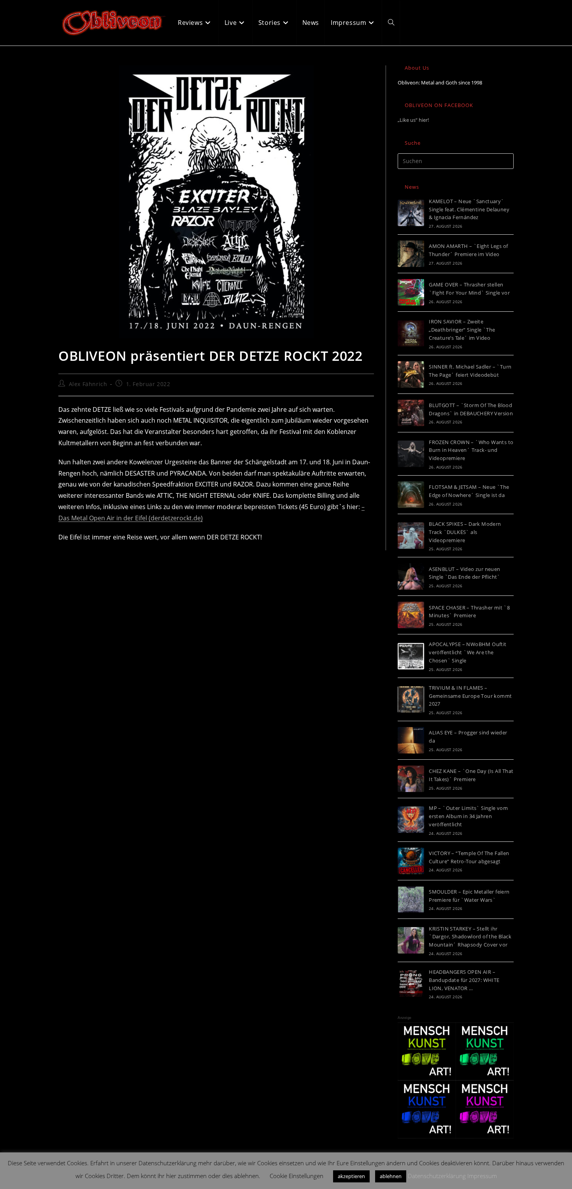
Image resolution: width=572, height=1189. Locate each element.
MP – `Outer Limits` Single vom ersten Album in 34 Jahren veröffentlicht (468, 816)
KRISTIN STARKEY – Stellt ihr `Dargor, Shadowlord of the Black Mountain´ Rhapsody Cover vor (470, 936)
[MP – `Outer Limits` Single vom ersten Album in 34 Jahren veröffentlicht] (411, 819)
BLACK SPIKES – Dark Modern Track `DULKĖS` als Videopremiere (465, 532)
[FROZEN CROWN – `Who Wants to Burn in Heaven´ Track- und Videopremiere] (411, 454)
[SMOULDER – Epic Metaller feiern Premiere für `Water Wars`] (411, 899)
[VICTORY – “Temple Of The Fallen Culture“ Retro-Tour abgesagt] (411, 861)
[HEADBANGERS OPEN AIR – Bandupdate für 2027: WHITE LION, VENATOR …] (411, 983)
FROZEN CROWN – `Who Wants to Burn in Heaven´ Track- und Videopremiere (471, 450)
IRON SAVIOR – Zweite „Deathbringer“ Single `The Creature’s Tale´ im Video (462, 329)
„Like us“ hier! (413, 119)
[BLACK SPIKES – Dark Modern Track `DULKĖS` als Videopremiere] (411, 535)
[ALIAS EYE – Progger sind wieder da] (411, 740)
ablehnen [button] (391, 1176)
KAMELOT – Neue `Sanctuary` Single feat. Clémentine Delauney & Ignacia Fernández (469, 209)
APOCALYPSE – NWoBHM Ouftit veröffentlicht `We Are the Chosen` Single (467, 652)
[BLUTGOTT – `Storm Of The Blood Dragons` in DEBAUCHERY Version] (411, 413)
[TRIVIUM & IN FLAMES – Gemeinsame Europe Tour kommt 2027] (411, 699)
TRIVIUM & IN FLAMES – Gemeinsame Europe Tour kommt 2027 (470, 696)
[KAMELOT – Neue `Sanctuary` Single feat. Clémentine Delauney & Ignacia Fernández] (411, 213)
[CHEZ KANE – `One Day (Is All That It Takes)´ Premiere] (411, 779)
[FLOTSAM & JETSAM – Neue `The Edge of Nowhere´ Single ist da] (411, 494)
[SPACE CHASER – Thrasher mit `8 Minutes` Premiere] (411, 615)
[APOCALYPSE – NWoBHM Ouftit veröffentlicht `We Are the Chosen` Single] (411, 656)
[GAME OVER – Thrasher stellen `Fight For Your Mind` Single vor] (411, 292)
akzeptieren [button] (351, 1176)
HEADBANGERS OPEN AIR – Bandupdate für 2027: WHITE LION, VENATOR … (464, 980)
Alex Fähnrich (88, 384)
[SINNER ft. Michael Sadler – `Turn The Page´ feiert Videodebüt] (411, 374)
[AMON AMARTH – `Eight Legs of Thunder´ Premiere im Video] (411, 254)
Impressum (482, 1176)
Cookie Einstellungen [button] (296, 1176)
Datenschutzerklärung (437, 1176)
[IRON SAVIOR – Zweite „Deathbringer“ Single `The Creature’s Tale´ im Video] (411, 333)
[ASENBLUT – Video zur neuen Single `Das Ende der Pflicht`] (411, 576)
